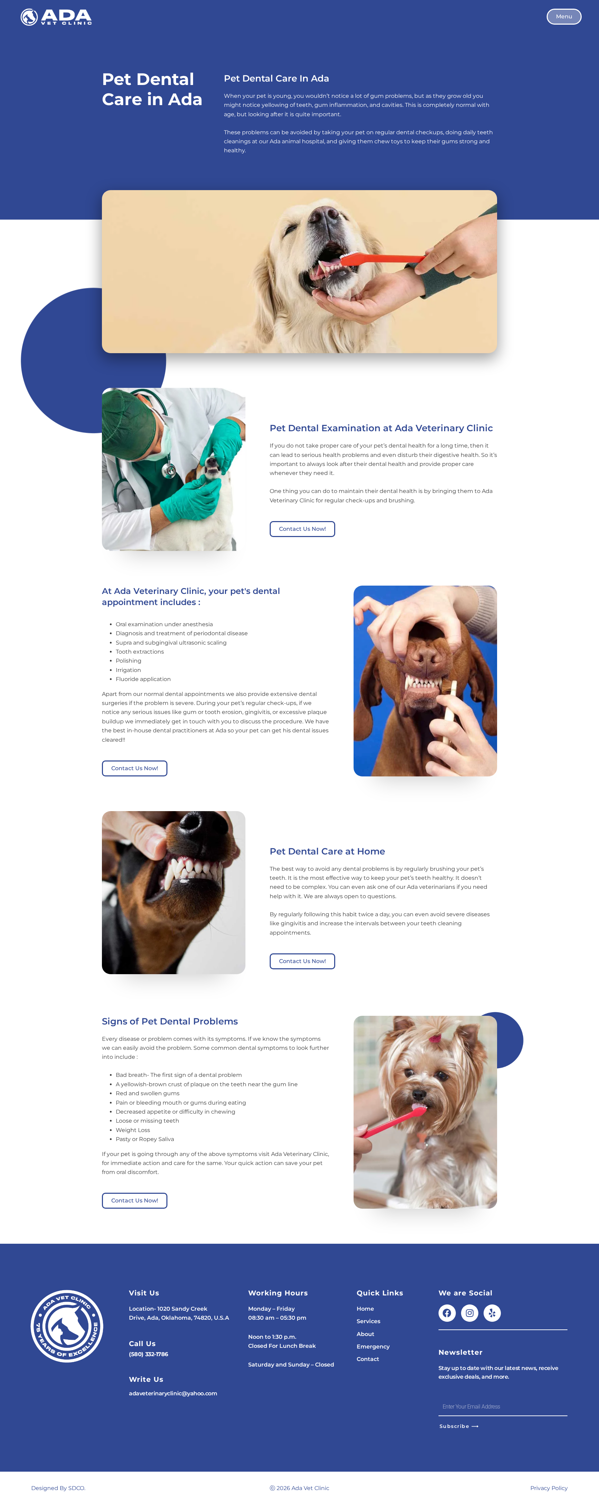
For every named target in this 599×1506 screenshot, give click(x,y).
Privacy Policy (549, 1488)
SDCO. (76, 1488)
